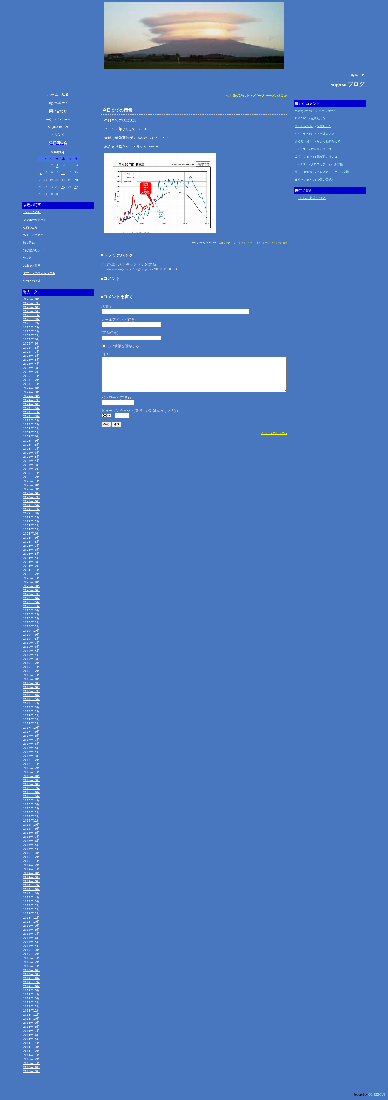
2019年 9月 (31, 634)
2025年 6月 (31, 355)
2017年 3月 (31, 756)
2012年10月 (31, 970)
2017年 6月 (31, 743)
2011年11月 (31, 1014)
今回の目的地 (325, 179)
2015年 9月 (31, 828)
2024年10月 (31, 388)
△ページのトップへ (274, 433)
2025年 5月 (31, 359)
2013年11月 (31, 917)
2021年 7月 (31, 545)
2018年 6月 (31, 695)
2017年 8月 (31, 735)
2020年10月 (31, 582)
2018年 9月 (31, 683)
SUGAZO (301, 118)
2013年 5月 (31, 941)
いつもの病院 (32, 281)
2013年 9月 (31, 925)
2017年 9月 (31, 731)
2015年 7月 (31, 836)
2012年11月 (31, 966)
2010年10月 (31, 1067)
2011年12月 (31, 1010)
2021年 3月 (31, 561)
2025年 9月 (31, 343)
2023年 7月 (31, 448)
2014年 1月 (31, 909)
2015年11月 (31, 820)
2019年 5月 (31, 650)
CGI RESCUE (376, 1094)
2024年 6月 (31, 404)
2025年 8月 (31, 347)
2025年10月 (31, 339)
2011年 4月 (31, 1043)
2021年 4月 (31, 557)
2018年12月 (31, 671)
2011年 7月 (31, 1030)
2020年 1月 (31, 618)
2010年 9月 (31, 1071)
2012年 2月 (31, 1002)
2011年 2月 (31, 1051)
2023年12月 (31, 428)
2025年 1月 (31, 376)
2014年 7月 (31, 885)
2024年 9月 (31, 392)
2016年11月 (31, 772)
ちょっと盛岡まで (34, 235)
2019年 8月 (31, 638)
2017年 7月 (31, 739)
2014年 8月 (31, 881)
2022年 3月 (31, 513)
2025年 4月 (31, 363)
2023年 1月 (31, 473)
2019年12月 (31, 622)
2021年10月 (31, 533)
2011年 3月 (31, 1047)
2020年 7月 (31, 594)
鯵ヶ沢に (29, 242)
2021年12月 (31, 525)
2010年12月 (31, 1059)
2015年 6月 (31, 840)
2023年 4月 (31, 460)
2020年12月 (31, 574)
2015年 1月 (31, 861)
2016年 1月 (31, 812)
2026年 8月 (31, 299)
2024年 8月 (31, 396)
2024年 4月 (31, 412)
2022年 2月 (31, 517)
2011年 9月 (31, 1022)
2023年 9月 (31, 440)
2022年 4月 (31, 509)
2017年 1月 (31, 764)
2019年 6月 (31, 646)
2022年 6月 (31, 501)
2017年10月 (31, 727)
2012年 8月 (31, 978)
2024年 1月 (31, 424)
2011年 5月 (31, 1038)
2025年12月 (31, 331)
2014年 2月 (31, 905)
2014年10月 (31, 873)
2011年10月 (31, 1018)
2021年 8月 (31, 541)
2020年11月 (31, 578)
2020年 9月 (31, 586)
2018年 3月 (31, 707)
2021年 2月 (31, 566)
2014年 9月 (31, 877)
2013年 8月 (31, 929)
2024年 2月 (31, 420)
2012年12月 (31, 962)
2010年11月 (31, 1063)
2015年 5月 (31, 844)
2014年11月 (31, 869)
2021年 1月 (31, 570)
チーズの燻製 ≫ (276, 95)
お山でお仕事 (32, 265)
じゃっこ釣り (32, 212)
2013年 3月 (31, 950)
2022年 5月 (31, 505)
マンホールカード (34, 219)
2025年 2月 (31, 371)
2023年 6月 (31, 452)
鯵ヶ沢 (27, 258)
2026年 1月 (31, 327)
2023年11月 (31, 432)
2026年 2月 (31, 323)
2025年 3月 (31, 367)
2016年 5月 (31, 796)
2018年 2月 (31, 711)
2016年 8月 (31, 784)
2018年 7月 (31, 691)
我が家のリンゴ (33, 250)
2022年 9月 (31, 489)
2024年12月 (31, 380)
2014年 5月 (31, 893)
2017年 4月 (31, 751)
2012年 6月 (31, 986)
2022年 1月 (31, 521)
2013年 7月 (31, 933)
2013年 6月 (31, 937)
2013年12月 (31, 913)
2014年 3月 (31, 901)
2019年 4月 (31, 654)
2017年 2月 (31, 760)
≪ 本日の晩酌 (235, 95)
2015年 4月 (31, 848)
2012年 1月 (31, 1006)
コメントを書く (253, 242)
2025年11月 (31, 335)
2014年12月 (31, 865)
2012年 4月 (31, 994)
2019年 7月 (31, 642)
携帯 (285, 242)
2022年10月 (31, 485)
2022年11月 (31, 481)
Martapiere (302, 111)
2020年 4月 (31, 606)
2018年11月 (31, 675)
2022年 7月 (31, 497)
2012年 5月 (31, 990)
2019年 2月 (31, 663)
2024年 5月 (31, 408)
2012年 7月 (31, 982)
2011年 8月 (31, 1026)
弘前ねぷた (30, 227)
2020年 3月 (31, 610)
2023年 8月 (31, 444)
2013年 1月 (31, 958)
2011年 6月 (31, 1034)
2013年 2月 (31, 954)
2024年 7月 (31, 400)
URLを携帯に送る (312, 198)
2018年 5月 (31, 699)
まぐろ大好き (304, 126)
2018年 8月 (31, 687)
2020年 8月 (31, 590)
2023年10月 (31, 436)
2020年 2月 (31, 614)
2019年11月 (31, 626)
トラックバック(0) (272, 242)
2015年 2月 (31, 857)
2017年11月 (31, 723)
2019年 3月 (31, 658)
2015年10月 (31, 824)
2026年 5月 (31, 311)
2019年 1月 (31, 667)
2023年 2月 (31, 468)
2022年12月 (31, 477)
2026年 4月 (31, 315)
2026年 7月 (31, 303)
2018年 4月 (31, 703)
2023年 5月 (31, 456)
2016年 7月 (31, 788)
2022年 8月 (31, 493)
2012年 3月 (31, 998)
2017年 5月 (31, 747)
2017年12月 (31, 719)
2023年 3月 (31, 464)
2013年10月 (31, 921)
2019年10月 (31, 630)
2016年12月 (31, 768)
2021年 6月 (31, 549)
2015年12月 (31, 816)
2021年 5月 (31, 553)
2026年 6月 (31, 307)
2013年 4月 (31, 946)
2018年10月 (31, 679)
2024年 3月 (31, 416)
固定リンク (224, 242)
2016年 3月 (31, 804)
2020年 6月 (31, 598)
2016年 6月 (31, 792)
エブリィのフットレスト (39, 273)
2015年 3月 (31, 853)
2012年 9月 (31, 974)
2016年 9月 (31, 780)
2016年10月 (31, 776)
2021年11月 (31, 529)
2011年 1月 (31, 1055)
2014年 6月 (31, 889)
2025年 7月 (31, 351)
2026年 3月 (31, 319)
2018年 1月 (31, 715)
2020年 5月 (31, 602)
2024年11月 (31, 384)
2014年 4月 (31, 897)
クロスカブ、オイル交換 (327, 164)
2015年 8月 (31, 832)
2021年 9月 (31, 537)
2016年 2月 (31, 808)
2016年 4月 (31, 800)
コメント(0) (237, 242)
